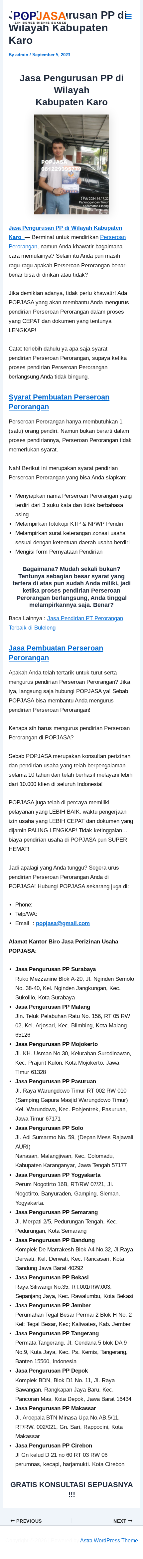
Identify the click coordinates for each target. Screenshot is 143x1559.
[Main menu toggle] (129, 17)
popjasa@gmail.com (63, 923)
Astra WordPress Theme (109, 1540)
